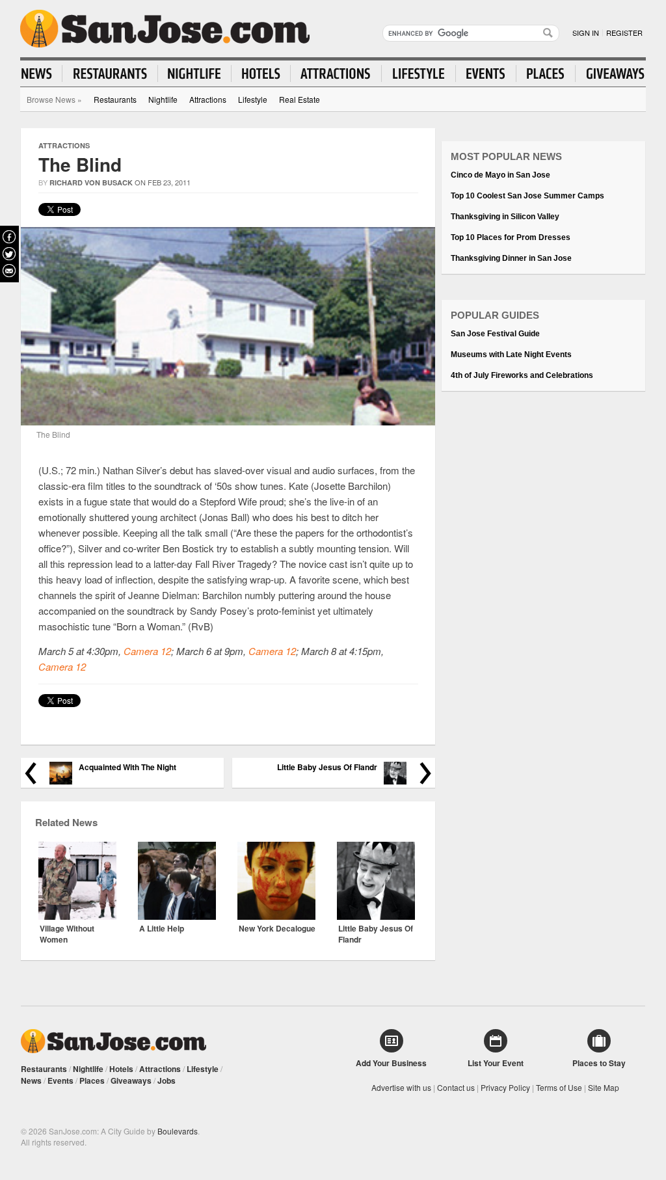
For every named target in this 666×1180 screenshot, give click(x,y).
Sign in (585, 32)
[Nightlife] (195, 73)
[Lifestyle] (419, 73)
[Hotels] (261, 73)
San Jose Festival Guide (495, 333)
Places (92, 1080)
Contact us (456, 1087)
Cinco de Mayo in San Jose (500, 175)
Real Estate (299, 99)
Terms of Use (559, 1087)
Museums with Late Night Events (511, 354)
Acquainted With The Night (127, 767)
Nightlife (163, 99)
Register (624, 32)
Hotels (121, 1069)
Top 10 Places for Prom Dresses (510, 237)
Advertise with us (401, 1087)
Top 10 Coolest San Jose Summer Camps (527, 195)
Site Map (603, 1087)
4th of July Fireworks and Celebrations (522, 375)
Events (60, 1080)
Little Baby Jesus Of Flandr (327, 767)
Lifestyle (252, 99)
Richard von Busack (91, 182)
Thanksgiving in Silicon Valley (505, 216)
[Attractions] (336, 73)
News (31, 1080)
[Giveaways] (610, 73)
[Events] (486, 73)
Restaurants (115, 99)
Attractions (207, 99)
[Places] (546, 73)
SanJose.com (165, 28)
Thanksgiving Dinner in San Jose (511, 258)
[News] (41, 73)
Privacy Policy (505, 1087)
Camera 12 (147, 651)
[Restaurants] (110, 73)
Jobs (166, 1080)
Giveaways (131, 1080)
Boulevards (177, 1130)
